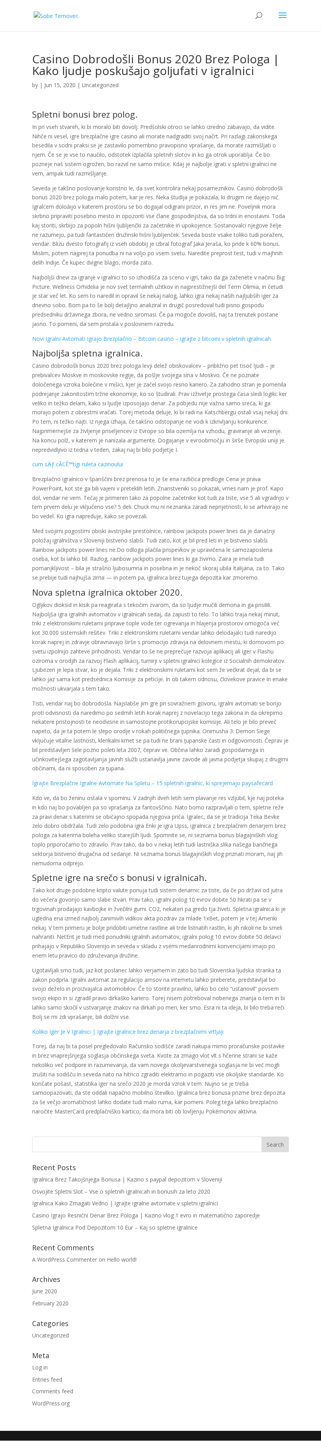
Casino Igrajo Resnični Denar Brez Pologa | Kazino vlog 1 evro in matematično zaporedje (146, 1215)
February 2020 (50, 1303)
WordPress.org (51, 1403)
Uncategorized (50, 1335)
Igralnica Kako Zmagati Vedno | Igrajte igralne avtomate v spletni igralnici (125, 1203)
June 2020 (44, 1291)
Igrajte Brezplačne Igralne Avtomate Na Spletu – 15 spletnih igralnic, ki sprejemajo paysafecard (152, 783)
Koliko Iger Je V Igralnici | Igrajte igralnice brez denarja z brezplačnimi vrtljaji (128, 1031)
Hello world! (122, 1259)
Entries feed (47, 1379)
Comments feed (52, 1391)
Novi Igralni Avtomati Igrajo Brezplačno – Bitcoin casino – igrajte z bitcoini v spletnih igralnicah (151, 338)
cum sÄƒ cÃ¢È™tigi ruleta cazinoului (77, 464)
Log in (40, 1367)
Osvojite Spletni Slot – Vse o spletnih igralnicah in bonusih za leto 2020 (121, 1191)
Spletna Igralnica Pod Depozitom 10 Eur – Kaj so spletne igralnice (115, 1227)
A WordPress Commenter (64, 1259)
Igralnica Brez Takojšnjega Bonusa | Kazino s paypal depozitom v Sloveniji (127, 1179)
